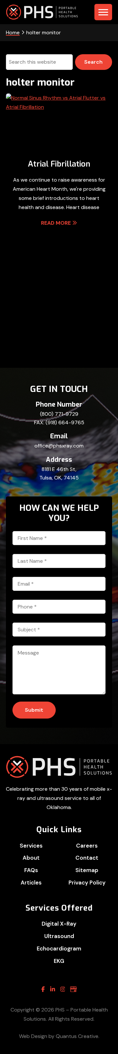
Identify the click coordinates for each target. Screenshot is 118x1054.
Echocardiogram (59, 948)
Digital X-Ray (59, 923)
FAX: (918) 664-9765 (59, 422)
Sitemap (86, 870)
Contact (86, 857)
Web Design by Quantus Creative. (59, 1036)
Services (31, 845)
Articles (31, 882)
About (31, 857)
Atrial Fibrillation (59, 164)
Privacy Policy (87, 882)
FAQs (31, 870)
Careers (87, 845)
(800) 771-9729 (59, 414)
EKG (59, 961)
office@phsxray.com (59, 445)
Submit (34, 709)
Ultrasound (59, 936)
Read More (56, 222)
